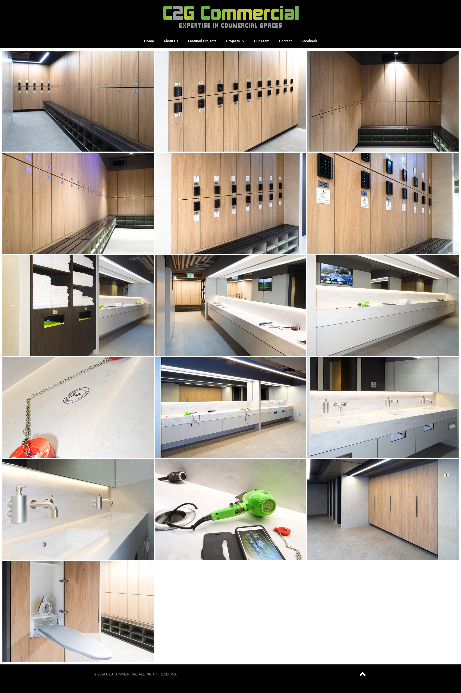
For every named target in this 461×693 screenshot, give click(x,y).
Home (149, 41)
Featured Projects (202, 41)
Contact (285, 41)
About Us (171, 41)
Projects (233, 41)
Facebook (309, 41)
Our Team (261, 41)
